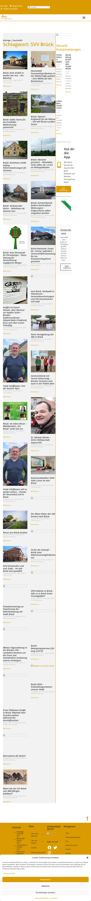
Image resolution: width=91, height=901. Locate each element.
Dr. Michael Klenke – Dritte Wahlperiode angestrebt (41, 440)
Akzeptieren (45, 879)
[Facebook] (49, 847)
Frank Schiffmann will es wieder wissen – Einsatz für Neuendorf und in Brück (15, 493)
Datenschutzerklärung (42, 898)
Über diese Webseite (35, 834)
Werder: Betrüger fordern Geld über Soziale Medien (69, 62)
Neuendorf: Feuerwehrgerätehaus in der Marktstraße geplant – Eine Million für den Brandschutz (43, 75)
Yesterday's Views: (22, 846)
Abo (67, 841)
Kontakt (34, 848)
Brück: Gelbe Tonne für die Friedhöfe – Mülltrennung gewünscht (14, 123)
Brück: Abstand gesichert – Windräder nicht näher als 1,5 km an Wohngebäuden (42, 163)
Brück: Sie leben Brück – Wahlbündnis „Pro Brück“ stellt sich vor (15, 426)
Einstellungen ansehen (45, 892)
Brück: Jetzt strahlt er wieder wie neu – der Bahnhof (13, 75)
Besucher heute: (21, 839)
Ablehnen (45, 886)
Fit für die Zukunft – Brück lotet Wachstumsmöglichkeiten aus (43, 553)
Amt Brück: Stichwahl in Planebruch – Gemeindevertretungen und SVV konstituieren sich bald (42, 296)
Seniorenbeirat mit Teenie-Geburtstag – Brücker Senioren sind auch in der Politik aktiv (42, 379)
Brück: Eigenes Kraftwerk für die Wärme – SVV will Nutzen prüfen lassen (43, 120)
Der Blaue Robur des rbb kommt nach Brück (43, 515)
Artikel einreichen (72, 845)
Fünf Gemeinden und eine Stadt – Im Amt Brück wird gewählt (13, 568)
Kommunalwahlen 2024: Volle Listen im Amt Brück (43, 480)
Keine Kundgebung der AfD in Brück (42, 335)
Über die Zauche (34, 842)
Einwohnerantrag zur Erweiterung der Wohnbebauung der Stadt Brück (13, 610)
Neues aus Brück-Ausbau (15, 532)
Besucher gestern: (21, 852)
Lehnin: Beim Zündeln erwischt (59, 104)
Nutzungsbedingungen (73, 837)
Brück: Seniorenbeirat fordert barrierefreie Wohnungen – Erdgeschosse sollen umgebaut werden (41, 207)
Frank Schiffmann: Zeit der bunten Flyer (14, 387)
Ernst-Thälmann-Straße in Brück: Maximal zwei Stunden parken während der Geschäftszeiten (14, 715)
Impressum (53, 898)
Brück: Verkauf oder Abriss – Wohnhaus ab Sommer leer (14, 208)
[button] (87, 857)
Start (67, 833)
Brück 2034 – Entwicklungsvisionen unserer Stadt (41, 687)
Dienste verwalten (9, 873)
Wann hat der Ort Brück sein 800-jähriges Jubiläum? (14, 791)
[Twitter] (55, 847)
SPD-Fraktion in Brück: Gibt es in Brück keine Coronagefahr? (42, 593)
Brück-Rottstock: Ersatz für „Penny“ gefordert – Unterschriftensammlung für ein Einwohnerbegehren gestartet (43, 255)
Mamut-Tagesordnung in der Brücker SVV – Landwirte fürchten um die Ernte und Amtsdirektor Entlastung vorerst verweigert (15, 654)
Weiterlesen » (7, 86)
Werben (68, 849)
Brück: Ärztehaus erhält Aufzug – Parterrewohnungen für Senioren (14, 166)
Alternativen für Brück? (14, 755)
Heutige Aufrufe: (20, 833)
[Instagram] (49, 852)
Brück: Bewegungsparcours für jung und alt (42, 648)
